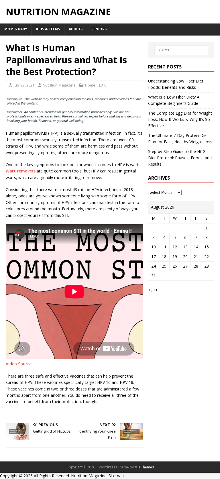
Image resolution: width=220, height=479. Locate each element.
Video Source (19, 363)
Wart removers (21, 171)
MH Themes (144, 467)
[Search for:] (181, 50)
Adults (75, 29)
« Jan (152, 289)
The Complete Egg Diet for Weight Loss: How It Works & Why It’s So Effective (180, 119)
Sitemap (116, 475)
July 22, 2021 (24, 85)
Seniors (99, 29)
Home (90, 85)
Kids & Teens (48, 29)
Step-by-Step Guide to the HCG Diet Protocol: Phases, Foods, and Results (180, 158)
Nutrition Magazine (59, 85)
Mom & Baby (15, 29)
